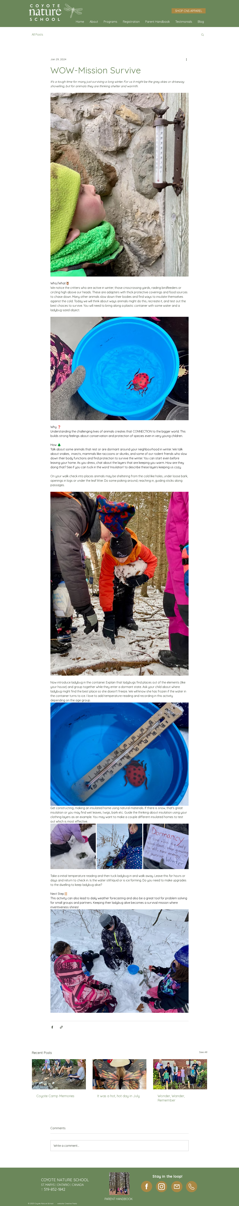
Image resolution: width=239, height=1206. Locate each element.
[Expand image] (73, 846)
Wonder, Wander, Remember (171, 1098)
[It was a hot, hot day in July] (120, 1074)
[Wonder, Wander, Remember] (180, 1074)
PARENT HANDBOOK (119, 1199)
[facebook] (146, 1186)
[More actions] (186, 59)
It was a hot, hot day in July (118, 1096)
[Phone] (191, 1186)
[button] (94, 21)
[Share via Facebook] (52, 1027)
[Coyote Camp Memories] (59, 1074)
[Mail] (176, 1186)
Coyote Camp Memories (55, 1096)
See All (203, 1052)
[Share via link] (61, 1027)
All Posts (37, 34)
